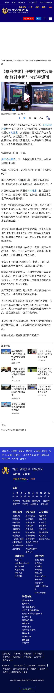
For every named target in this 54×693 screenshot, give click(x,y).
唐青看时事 (30, 539)
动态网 (42, 669)
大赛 (13, 2)
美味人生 (38, 573)
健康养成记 (19, 570)
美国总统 (47, 124)
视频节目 (10, 60)
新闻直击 (16, 529)
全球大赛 (44, 504)
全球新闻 (16, 516)
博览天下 (16, 504)
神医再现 (18, 573)
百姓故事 (25, 633)
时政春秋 (29, 526)
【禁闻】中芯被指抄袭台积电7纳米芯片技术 (45, 354)
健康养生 (19, 556)
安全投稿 (17, 657)
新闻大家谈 (30, 516)
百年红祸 (25, 623)
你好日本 (38, 563)
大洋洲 (37, 451)
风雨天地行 (26, 627)
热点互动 (29, 519)
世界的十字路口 (32, 542)
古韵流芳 (42, 522)
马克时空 (29, 545)
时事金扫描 (30, 522)
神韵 (7, 2)
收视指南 (28, 654)
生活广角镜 (39, 560)
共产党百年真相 (28, 607)
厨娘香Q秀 (39, 583)
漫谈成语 (42, 529)
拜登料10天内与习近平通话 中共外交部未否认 (45, 371)
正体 (30, 2)
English (35, 455)
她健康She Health (22, 563)
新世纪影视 (16, 672)
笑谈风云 (42, 519)
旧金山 (8, 455)
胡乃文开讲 (19, 566)
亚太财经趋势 (17, 545)
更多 (25, 672)
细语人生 (29, 552)
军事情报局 (30, 536)
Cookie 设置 (27, 689)
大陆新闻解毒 (31, 549)
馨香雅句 (42, 526)
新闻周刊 (16, 532)
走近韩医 (18, 576)
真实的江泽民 (27, 620)
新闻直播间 (29, 18)
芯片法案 (13, 132)
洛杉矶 (29, 451)
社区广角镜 (17, 542)
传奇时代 (25, 604)
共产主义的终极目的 (30, 610)
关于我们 (17, 654)
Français (45, 455)
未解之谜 (42, 516)
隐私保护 (38, 654)
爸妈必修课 (43, 532)
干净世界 (42, 665)
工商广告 (25, 643)
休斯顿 (44, 451)
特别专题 (27, 596)
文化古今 (42, 536)
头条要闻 (16, 501)
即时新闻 (36, 501)
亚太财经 (16, 549)
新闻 (14, 488)
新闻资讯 (25, 469)
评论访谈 (30, 512)
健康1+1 (18, 560)
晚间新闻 (16, 526)
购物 (33, 479)
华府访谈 (16, 536)
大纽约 (14, 451)
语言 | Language (46, 2)
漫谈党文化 (26, 636)
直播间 (26, 473)
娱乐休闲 (39, 556)
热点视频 (26, 501)
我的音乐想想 (40, 593)
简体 (35, 2)
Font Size (41, 117)
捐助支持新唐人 (20, 479)
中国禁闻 (16, 522)
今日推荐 (46, 501)
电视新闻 (20, 60)
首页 (3, 60)
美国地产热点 (44, 539)
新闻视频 (17, 512)
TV (39, 18)
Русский (6, 458)
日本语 (15, 458)
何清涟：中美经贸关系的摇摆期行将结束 (18, 407)
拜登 (3, 128)
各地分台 (21, 2)
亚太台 (17, 455)
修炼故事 (25, 640)
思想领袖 (29, 529)
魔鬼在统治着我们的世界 (32, 614)
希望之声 (6, 669)
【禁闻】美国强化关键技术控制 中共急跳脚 (44, 389)
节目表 (16, 473)
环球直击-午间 (41, 60)
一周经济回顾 (17, 539)
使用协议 (6, 657)
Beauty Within (40, 576)
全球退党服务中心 (20, 669)
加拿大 (21, 451)
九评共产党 (26, 617)
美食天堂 (38, 570)
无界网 (5, 672)
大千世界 (38, 579)
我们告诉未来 (27, 600)
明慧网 (34, 669)
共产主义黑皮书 (28, 630)
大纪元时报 (30, 665)
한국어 (23, 458)
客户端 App (7, 660)
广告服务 (27, 657)
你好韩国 (38, 566)
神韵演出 (34, 504)
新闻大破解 (30, 532)
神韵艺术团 (18, 665)
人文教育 (43, 512)
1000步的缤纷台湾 (41, 587)
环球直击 (29, 60)
